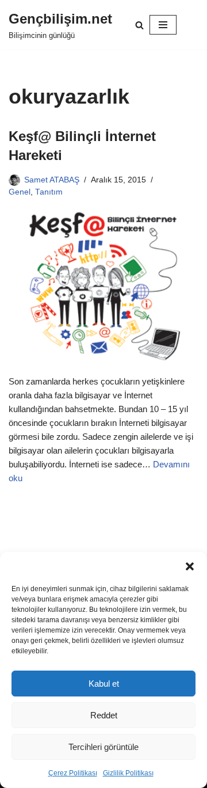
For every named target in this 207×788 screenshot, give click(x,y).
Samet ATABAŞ (51, 180)
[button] (189, 566)
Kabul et (104, 683)
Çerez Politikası (72, 773)
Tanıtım (49, 192)
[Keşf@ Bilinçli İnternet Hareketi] (103, 286)
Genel (19, 192)
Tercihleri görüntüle (103, 747)
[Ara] (139, 25)
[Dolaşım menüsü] (163, 25)
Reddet (103, 715)
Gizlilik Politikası (128, 773)
